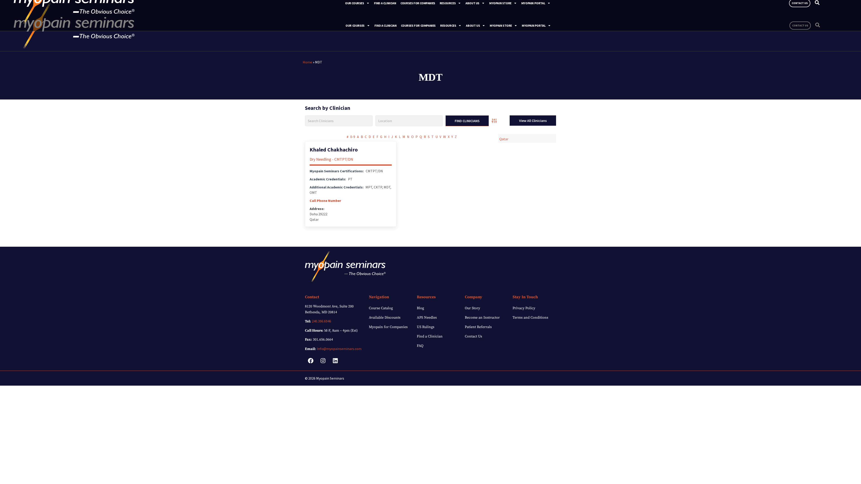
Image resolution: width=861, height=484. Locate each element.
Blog (420, 308)
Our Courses (355, 26)
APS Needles (427, 317)
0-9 (352, 136)
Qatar (503, 139)
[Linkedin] (335, 360)
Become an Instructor (482, 317)
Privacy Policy (524, 308)
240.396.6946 (321, 321)
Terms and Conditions (530, 317)
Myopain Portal (534, 26)
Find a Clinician (385, 26)
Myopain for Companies (388, 327)
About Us (473, 26)
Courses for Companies (418, 26)
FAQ (420, 346)
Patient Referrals (478, 327)
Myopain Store (501, 26)
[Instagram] (322, 360)
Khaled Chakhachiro (334, 149)
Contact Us (473, 336)
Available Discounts (384, 317)
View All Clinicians (533, 120)
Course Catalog (381, 308)
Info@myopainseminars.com (339, 348)
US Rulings (425, 327)
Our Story (472, 308)
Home (307, 62)
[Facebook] (310, 360)
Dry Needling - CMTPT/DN (331, 159)
